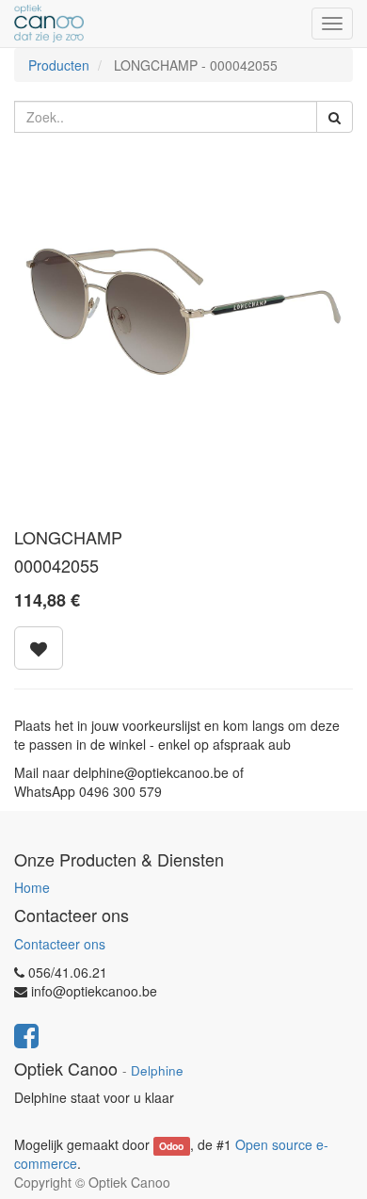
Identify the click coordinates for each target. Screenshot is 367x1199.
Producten (58, 65)
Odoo (171, 1146)
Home (32, 887)
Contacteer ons (59, 943)
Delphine (157, 1070)
